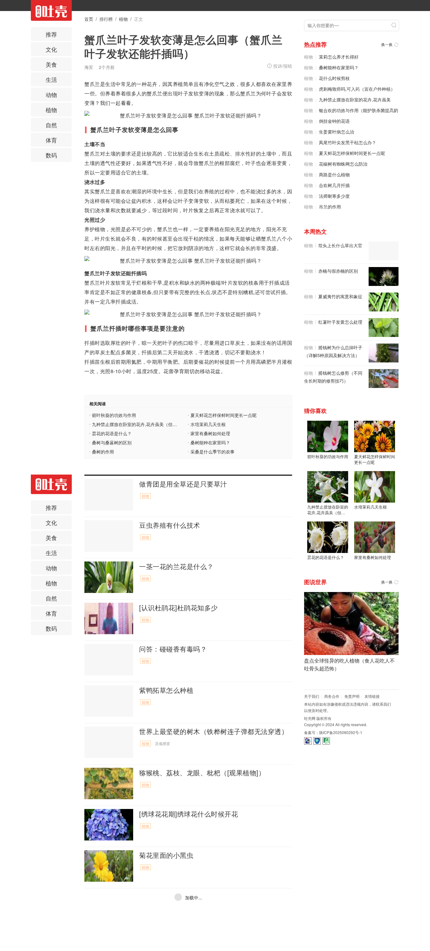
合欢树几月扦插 (334, 185)
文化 (51, 49)
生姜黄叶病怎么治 (336, 131)
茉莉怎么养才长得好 (339, 57)
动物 (51, 94)
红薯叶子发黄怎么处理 (340, 322)
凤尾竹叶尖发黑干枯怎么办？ (347, 142)
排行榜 (106, 19)
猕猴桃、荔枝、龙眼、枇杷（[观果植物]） (202, 772)
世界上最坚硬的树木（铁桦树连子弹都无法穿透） (213, 731)
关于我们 (311, 696)
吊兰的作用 (330, 206)
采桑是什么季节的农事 (212, 451)
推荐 (51, 34)
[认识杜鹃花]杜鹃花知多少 (178, 607)
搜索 (394, 25)
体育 (51, 140)
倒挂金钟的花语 (334, 121)
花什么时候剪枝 (334, 78)
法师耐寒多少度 (334, 196)
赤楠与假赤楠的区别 (338, 271)
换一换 (387, 44)
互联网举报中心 (326, 741)
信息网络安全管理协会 (308, 741)
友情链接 (372, 696)
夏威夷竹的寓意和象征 (340, 296)
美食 (51, 64)
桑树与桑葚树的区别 (112, 442)
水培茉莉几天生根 (208, 424)
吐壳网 (309, 718)
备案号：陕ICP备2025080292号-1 (333, 732)
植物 (51, 109)
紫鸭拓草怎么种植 (166, 690)
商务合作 (331, 696)
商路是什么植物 (334, 174)
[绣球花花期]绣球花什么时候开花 (188, 813)
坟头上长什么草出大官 (340, 245)
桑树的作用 (103, 451)
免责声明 (351, 696)
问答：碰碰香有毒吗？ (173, 648)
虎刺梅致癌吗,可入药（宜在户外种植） (357, 89)
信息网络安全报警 (317, 741)
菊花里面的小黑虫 (166, 855)
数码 (51, 155)
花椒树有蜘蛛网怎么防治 (343, 164)
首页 (88, 19)
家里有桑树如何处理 (210, 433)
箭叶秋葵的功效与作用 (114, 415)
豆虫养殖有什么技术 (169, 525)
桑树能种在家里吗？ (210, 442)
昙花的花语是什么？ (112, 433)
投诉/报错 (282, 66)
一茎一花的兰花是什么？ (176, 566)
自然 (51, 125)
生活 (51, 79)
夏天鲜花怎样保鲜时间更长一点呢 (223, 415)
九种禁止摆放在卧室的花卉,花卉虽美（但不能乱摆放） (135, 424)
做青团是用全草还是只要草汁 (183, 483)
